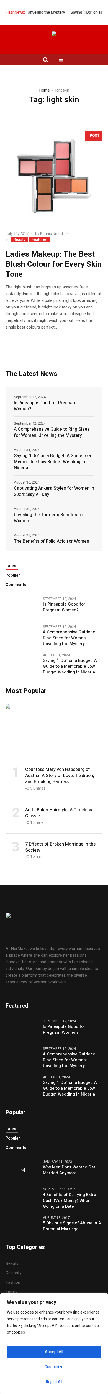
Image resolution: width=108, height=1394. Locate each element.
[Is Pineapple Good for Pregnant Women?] (22, 607)
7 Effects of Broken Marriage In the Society (60, 847)
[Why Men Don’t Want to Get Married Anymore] (22, 1170)
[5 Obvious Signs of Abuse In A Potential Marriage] (22, 1222)
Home (44, 90)
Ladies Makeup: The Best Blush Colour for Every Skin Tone (54, 264)
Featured (39, 239)
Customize (54, 1367)
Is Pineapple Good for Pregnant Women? (45, 406)
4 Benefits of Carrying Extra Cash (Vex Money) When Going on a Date (69, 1200)
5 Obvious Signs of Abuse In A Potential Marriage (72, 1226)
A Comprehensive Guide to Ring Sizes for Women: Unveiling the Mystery (51, 432)
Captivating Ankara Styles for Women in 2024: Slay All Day (54, 491)
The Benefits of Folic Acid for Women (51, 541)
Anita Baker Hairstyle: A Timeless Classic (58, 813)
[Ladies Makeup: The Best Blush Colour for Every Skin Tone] (54, 176)
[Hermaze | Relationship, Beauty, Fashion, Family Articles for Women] (54, 34)
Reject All (54, 1382)
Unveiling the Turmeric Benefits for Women (49, 517)
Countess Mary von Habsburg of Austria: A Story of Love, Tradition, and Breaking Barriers (59, 775)
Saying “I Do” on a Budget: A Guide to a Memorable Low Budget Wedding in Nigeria (52, 461)
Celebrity (13, 1273)
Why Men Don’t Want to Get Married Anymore (69, 1170)
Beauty (19, 239)
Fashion (13, 1282)
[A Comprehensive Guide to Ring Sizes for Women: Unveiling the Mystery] (22, 635)
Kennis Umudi (52, 234)
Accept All (54, 1352)
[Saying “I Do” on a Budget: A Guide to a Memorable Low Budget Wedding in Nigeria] (22, 663)
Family (11, 1292)
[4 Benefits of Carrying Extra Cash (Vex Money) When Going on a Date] (22, 1190)
